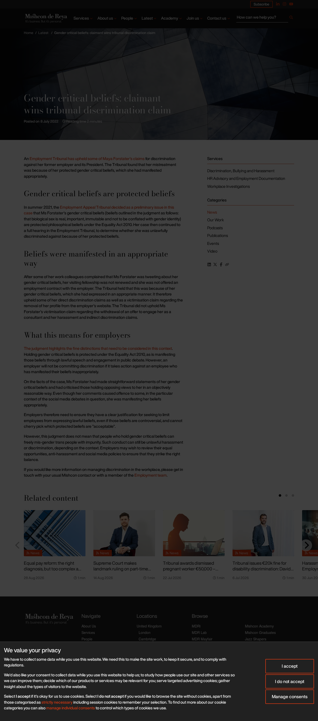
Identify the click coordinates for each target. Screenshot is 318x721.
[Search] (291, 18)
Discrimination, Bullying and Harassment (241, 171)
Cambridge (147, 638)
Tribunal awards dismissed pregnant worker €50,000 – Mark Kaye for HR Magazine (189, 568)
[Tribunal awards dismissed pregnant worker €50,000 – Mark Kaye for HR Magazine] (194, 533)
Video (212, 251)
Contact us (216, 18)
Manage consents (290, 696)
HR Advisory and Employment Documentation (246, 178)
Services (81, 18)
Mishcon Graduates (260, 632)
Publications (217, 235)
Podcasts (215, 228)
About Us (88, 625)
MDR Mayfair (202, 638)
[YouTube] (291, 4)
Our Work (215, 220)
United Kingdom (149, 625)
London (145, 632)
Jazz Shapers (255, 638)
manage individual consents (70, 708)
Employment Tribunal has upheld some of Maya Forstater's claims (87, 159)
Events (213, 243)
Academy (169, 18)
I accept (290, 666)
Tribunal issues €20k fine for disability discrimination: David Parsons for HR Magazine (262, 568)
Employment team (150, 475)
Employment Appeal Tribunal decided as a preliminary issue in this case (99, 210)
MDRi (196, 625)
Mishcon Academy (259, 625)
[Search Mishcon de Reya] (265, 18)
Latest (147, 18)
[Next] (306, 545)
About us (105, 18)
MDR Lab (199, 632)
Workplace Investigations (228, 186)
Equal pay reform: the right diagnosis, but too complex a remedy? (51, 568)
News (212, 212)
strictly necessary (57, 702)
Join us (193, 18)
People (127, 18)
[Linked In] (278, 4)
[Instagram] (284, 4)
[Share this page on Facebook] (221, 264)
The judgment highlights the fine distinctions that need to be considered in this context (98, 348)
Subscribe (261, 4)
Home (28, 32)
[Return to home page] (45, 18)
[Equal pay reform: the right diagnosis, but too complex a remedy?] (54, 533)
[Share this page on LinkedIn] (209, 264)
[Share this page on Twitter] (215, 264)
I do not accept (289, 681)
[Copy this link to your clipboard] (227, 264)
